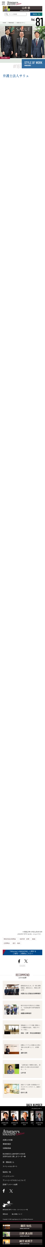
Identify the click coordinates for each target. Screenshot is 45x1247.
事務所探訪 (7, 1144)
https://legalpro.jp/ (11, 927)
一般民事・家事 (24, 939)
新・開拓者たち (8, 1162)
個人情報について (17, 1214)
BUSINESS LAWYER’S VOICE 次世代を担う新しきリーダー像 (14, 1155)
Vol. (37, 19)
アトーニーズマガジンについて (14, 1180)
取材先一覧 (7, 1172)
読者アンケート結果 (10, 1184)
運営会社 (5, 1214)
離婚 (33, 939)
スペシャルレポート (10, 1166)
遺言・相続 (16, 943)
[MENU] (3, 2)
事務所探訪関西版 (10, 939)
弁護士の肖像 (8, 1140)
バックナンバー (8, 1176)
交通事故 (7, 943)
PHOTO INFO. (4, 58)
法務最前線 (7, 1148)
